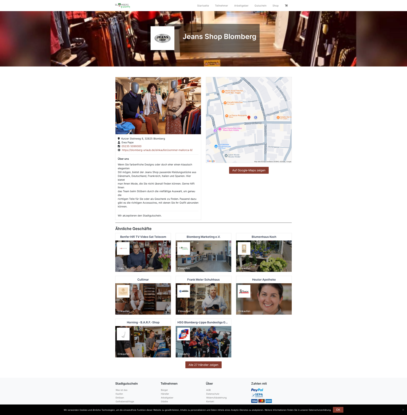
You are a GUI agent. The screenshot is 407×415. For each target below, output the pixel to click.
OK (338, 409)
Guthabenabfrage (125, 401)
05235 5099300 (130, 146)
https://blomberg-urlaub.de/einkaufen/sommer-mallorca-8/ (156, 150)
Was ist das (121, 390)
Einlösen (120, 397)
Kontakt (210, 401)
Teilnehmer (221, 5)
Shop (275, 5)
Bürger (164, 390)
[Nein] (403, 409)
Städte (164, 401)
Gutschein (260, 5)
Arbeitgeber (241, 5)
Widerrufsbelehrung (216, 397)
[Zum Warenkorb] (287, 5)
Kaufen (119, 393)
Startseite (203, 5)
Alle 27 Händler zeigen (203, 364)
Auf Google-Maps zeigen (249, 170)
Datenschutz (212, 393)
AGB (208, 390)
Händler (165, 393)
